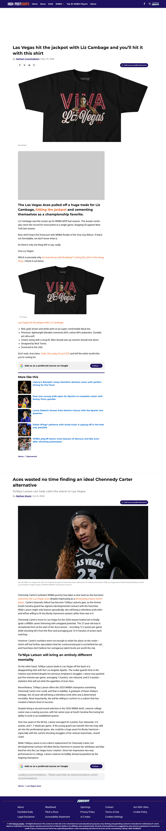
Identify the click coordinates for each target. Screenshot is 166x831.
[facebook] (144, 4)
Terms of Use (112, 812)
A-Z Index (85, 816)
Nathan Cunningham (27, 59)
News (43, 4)
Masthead (50, 807)
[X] (150, 4)
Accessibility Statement (57, 816)
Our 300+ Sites (141, 807)
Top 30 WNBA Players (77, 4)
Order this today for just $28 (55, 353)
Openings (85, 807)
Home (35, 4)
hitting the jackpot (51, 209)
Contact (109, 807)
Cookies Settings (114, 816)
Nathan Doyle (23, 496)
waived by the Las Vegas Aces (34, 598)
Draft (50, 4)
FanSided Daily (25, 812)
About (93, 4)
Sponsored (32, 456)
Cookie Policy (140, 812)
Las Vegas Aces (34, 786)
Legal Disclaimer (26, 816)
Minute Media (18, 824)
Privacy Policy (87, 812)
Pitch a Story (51, 812)
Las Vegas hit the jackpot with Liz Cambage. (41, 322)
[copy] (34, 65)
